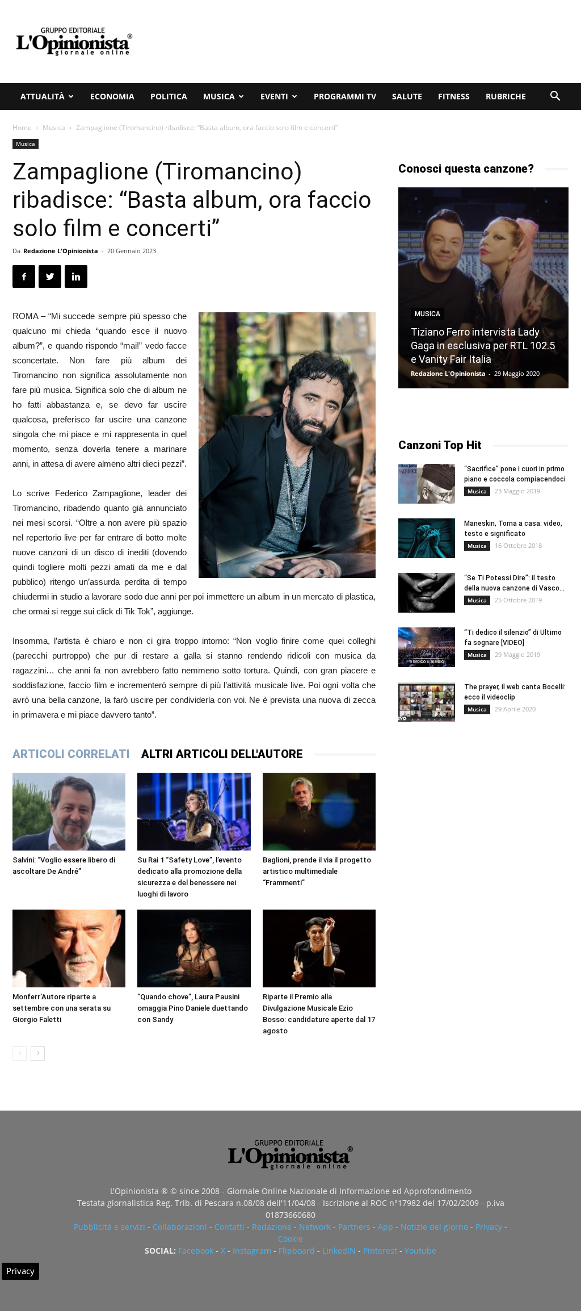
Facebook (195, 1250)
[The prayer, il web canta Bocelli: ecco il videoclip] (426, 702)
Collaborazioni (180, 1226)
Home (22, 127)
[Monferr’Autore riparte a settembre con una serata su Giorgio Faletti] (68, 948)
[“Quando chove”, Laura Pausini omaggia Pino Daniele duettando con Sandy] (193, 948)
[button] (555, 97)
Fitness (454, 96)
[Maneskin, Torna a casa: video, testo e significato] (426, 538)
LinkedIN (339, 1250)
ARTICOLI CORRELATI (71, 754)
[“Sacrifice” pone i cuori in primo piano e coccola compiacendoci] (426, 484)
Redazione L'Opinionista (60, 250)
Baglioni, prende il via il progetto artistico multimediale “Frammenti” (317, 871)
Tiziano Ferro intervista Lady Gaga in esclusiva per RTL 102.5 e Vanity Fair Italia (483, 345)
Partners (354, 1226)
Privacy (488, 1226)
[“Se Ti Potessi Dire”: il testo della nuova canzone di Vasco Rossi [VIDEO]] (426, 593)
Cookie (290, 1238)
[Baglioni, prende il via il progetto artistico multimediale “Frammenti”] (319, 812)
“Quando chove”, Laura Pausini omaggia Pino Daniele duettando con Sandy (192, 1008)
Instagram (252, 1250)
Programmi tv (345, 96)
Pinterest (380, 1250)
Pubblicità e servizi (109, 1226)
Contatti (229, 1226)
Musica (219, 96)
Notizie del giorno (434, 1226)
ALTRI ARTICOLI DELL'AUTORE (222, 754)
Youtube (420, 1250)
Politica (168, 96)
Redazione (272, 1226)
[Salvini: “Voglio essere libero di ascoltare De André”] (68, 812)
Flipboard (297, 1250)
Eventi (274, 96)
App (385, 1226)
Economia (112, 96)
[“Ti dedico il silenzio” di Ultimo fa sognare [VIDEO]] (426, 647)
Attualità (42, 96)
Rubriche (506, 96)
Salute (407, 96)
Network (315, 1226)
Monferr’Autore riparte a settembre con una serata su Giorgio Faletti (61, 1008)
